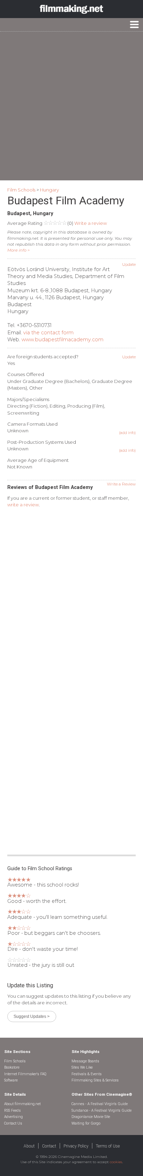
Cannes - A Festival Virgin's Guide (100, 1104)
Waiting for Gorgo (86, 1123)
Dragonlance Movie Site (91, 1116)
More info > (18, 250)
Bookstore (11, 1067)
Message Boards (85, 1061)
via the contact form (48, 332)
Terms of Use (108, 1146)
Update (129, 264)
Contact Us (13, 1123)
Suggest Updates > (32, 1016)
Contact (49, 1146)
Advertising (13, 1116)
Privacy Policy (76, 1146)
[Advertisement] (71, 106)
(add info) (127, 433)
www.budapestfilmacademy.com (62, 339)
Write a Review (121, 484)
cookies (116, 1162)
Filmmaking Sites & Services (95, 1080)
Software (11, 1080)
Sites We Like (82, 1067)
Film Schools (21, 190)
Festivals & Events (87, 1074)
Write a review (90, 223)
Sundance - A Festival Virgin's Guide (102, 1110)
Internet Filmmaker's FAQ (25, 1074)
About (29, 1146)
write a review (23, 504)
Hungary (49, 190)
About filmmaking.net (22, 1104)
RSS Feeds (12, 1110)
